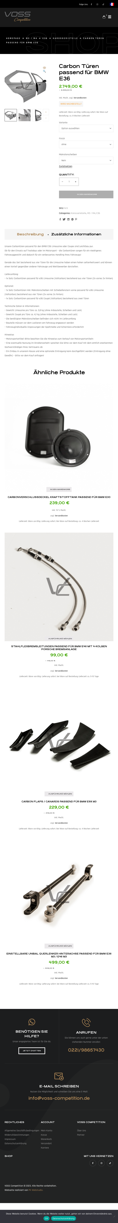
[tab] (30, 234)
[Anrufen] (86, 1022)
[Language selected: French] (110, 4)
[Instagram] (97, 4)
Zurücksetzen (65, 166)
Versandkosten (80, 97)
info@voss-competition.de (59, 1098)
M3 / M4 (31, 38)
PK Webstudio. (36, 1190)
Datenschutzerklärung (64, 1218)
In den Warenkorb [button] (60, 489)
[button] (109, 17)
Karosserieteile (65, 38)
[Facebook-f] (91, 4)
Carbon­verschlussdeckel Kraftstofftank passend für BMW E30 (59, 497)
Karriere (45, 1147)
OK (46, 1218)
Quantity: (66, 174)
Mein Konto (46, 1130)
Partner (81, 1135)
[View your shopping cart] (104, 17)
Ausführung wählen (60, 639)
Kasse (44, 1135)
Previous (46, 118)
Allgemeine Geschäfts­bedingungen (22, 1130)
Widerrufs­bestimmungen (17, 1135)
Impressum (10, 1139)
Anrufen (86, 1032)
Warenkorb (46, 1139)
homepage (13, 38)
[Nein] (114, 1216)
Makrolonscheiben (68, 154)
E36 (45, 38)
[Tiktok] (103, 4)
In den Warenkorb (87, 194)
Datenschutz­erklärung (15, 1143)
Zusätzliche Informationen (76, 234)
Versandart (46, 1143)
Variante (63, 122)
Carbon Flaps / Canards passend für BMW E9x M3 (59, 801)
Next (46, 112)
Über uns (81, 1130)
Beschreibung (30, 234)
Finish (62, 138)
